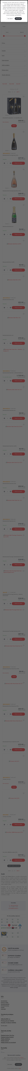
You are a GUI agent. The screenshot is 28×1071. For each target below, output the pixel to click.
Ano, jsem (18, 18)
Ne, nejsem (10, 18)
